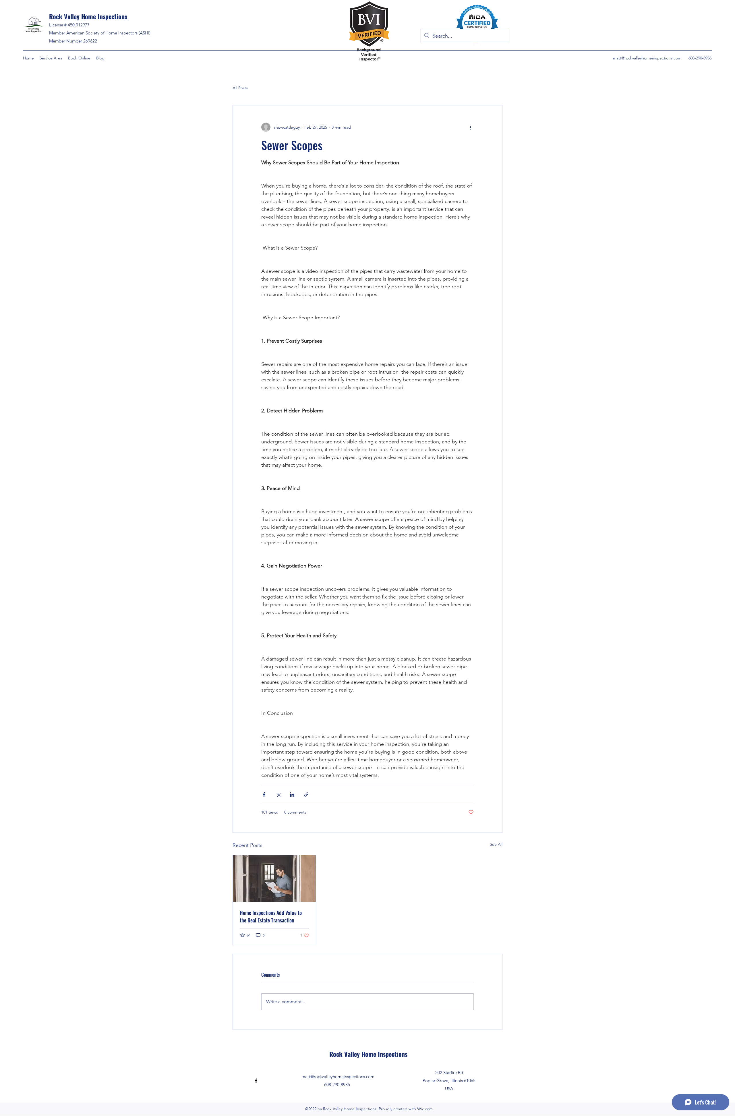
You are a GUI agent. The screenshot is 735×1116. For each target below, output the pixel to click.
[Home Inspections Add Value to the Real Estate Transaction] (274, 878)
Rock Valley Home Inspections (88, 16)
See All (496, 844)
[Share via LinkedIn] (292, 794)
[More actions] (470, 127)
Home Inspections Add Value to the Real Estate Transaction (271, 916)
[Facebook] (256, 1081)
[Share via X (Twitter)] (278, 794)
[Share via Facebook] (264, 794)
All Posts (240, 87)
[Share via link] (306, 794)
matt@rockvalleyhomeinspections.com (647, 58)
